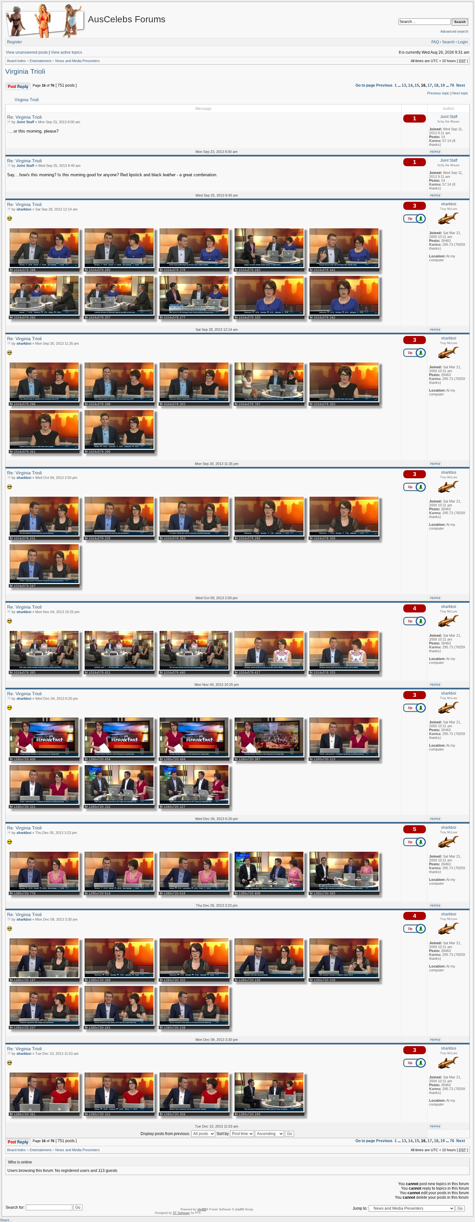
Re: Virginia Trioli (24, 117)
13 (404, 85)
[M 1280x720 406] (44, 756)
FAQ (435, 42)
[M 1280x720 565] (344, 890)
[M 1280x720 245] (269, 1111)
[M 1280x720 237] (44, 1024)
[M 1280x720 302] (194, 977)
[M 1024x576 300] (344, 535)
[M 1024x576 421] (119, 669)
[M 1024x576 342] (344, 314)
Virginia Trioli (25, 71)
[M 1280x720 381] (44, 1111)
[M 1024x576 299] (119, 448)
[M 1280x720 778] (44, 890)
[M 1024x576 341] (344, 267)
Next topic (460, 93)
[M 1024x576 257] (119, 314)
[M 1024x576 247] (44, 583)
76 (452, 85)
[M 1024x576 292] (269, 535)
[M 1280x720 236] (269, 977)
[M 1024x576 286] (44, 267)
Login (463, 42)
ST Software (181, 1213)
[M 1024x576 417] (269, 669)
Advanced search (454, 31)
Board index (16, 61)
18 (436, 85)
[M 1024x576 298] (119, 401)
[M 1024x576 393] (344, 401)
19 (442, 85)
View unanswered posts (27, 52)
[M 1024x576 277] (194, 314)
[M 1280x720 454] (119, 756)
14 (410, 85)
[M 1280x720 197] (44, 977)
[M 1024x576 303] (194, 401)
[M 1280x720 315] (344, 756)
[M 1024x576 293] (269, 267)
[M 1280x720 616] (194, 890)
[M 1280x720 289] (119, 977)
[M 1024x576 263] (194, 535)
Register (14, 42)
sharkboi (23, 209)
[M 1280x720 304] (194, 1111)
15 (417, 85)
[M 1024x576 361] (44, 448)
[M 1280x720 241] (119, 1024)
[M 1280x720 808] (269, 890)
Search (448, 42)
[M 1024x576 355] (344, 669)
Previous (384, 85)
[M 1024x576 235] (119, 535)
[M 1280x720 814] (119, 890)
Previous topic (438, 93)
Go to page (365, 85)
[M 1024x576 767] (269, 401)
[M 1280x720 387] (269, 756)
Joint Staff (25, 122)
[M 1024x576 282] (44, 314)
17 (430, 85)
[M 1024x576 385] (44, 669)
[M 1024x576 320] (269, 314)
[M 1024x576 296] (44, 401)
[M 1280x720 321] (44, 804)
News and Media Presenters (77, 61)
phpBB (201, 1209)
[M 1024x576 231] (44, 535)
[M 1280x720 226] (344, 977)
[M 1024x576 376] (194, 267)
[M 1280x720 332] (119, 804)
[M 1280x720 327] (194, 804)
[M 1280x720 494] (194, 756)
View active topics (66, 52)
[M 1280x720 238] (194, 1024)
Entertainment (40, 61)
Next (460, 85)
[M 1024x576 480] (194, 669)
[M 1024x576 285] (119, 267)
